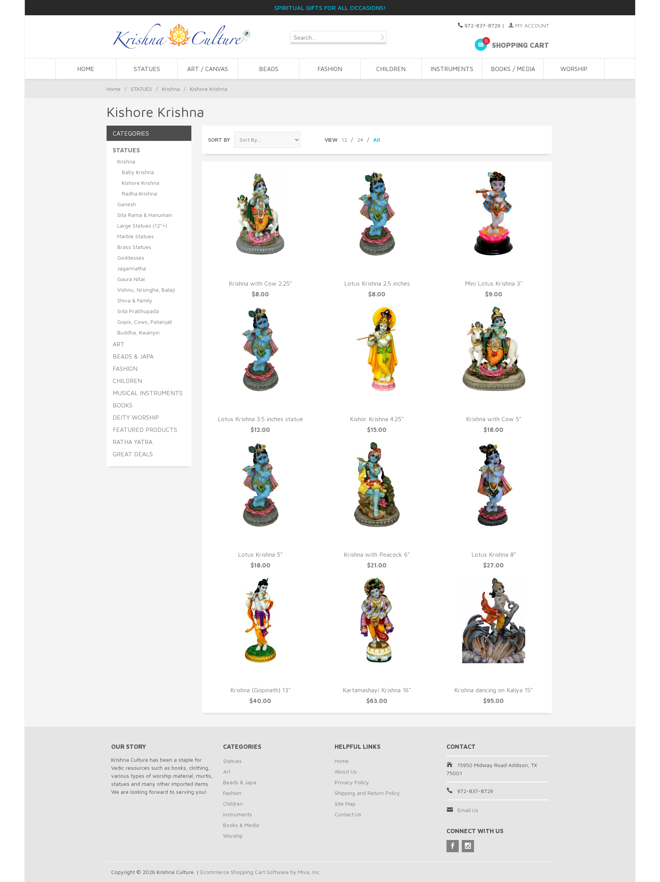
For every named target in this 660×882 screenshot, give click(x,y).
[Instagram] (468, 846)
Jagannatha (131, 268)
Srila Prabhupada (138, 311)
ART (119, 344)
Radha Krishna (139, 193)
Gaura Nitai (131, 279)
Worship (233, 835)
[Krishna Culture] (181, 36)
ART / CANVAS (207, 68)
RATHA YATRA (132, 441)
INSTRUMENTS (451, 68)
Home (85, 68)
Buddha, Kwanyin (138, 332)
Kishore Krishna (140, 182)
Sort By (219, 139)
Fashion (232, 793)
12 (344, 139)
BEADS (268, 68)
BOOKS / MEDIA (513, 68)
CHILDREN (391, 68)
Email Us (468, 810)
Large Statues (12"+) (142, 225)
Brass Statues (134, 247)
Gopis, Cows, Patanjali (144, 321)
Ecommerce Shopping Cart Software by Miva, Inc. (260, 872)
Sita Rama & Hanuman (144, 215)
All (376, 139)
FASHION (329, 68)
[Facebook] (452, 846)
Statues (232, 761)
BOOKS (123, 405)
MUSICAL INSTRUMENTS (148, 392)
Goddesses (130, 257)
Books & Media (241, 825)
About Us (346, 771)
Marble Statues (135, 236)
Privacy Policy (352, 782)
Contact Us (348, 814)
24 (360, 139)
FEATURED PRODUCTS (145, 429)
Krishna (171, 89)
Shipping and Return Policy (367, 793)
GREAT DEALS (133, 454)
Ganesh (126, 204)
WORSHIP (573, 68)
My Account (531, 25)
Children (233, 803)
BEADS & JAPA (133, 356)
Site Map (345, 803)
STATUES (147, 68)
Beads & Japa (239, 782)
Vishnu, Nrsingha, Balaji (146, 289)
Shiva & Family (134, 300)
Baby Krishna (138, 172)
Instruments (237, 814)
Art (226, 771)
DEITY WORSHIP (136, 417)
